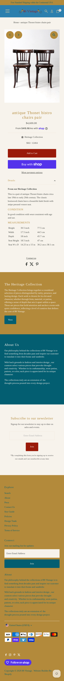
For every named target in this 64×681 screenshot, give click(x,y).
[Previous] (10, 35)
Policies (8, 516)
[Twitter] (19, 655)
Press (6, 502)
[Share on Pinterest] (37, 265)
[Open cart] (58, 11)
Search (7, 493)
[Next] (18, 35)
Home (16, 22)
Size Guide (9, 512)
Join (32, 446)
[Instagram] (10, 655)
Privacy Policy (11, 526)
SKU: (28, 143)
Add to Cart (32, 153)
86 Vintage (27, 671)
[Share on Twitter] (32, 265)
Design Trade (10, 521)
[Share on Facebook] (27, 265)
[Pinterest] (14, 655)
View (10, 320)
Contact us (31, 258)
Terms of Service (12, 530)
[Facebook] (6, 655)
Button (11, 391)
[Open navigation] (7, 11)
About (7, 498)
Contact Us (9, 507)
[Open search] (46, 11)
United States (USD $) (19, 625)
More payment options (32, 172)
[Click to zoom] (54, 35)
